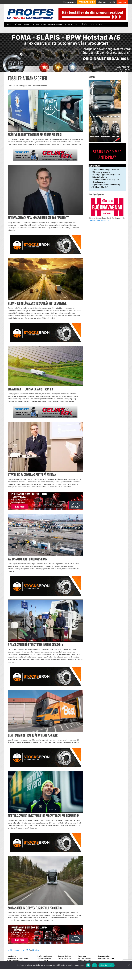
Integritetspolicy (106, 965)
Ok (88, 965)
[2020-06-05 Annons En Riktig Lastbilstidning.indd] (45, 155)
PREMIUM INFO (96, 24)
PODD (77, 24)
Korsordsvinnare (69, 2)
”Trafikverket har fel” (100, 187)
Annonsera (122, 2)
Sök (85, 24)
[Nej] (128, 965)
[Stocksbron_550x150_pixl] (45, 245)
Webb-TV (68, 24)
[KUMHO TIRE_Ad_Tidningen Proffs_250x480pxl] (105, 111)
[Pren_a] (91, 14)
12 (33, 950)
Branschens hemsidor (51, 24)
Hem (9, 24)
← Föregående (13, 950)
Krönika (17, 24)
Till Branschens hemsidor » (99, 220)
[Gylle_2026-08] (66, 55)
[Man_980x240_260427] (45, 501)
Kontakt (112, 2)
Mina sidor (102, 2)
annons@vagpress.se (85, 961)
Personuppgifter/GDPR (106, 958)
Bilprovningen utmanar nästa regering (106, 185)
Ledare (26, 24)
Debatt (35, 24)
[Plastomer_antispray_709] (107, 152)
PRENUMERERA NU (87, 2)
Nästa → (38, 950)
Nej (94, 965)
